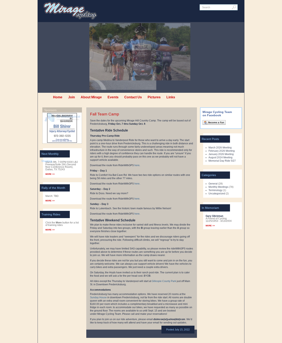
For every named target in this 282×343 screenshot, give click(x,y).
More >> (50, 174)
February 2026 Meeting (222, 150)
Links (170, 97)
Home (57, 97)
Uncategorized (217, 193)
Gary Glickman (214, 216)
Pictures (154, 97)
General (213, 183)
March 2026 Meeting (220, 147)
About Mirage (91, 97)
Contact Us (133, 97)
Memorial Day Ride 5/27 (222, 160)
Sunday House (98, 297)
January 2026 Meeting (221, 154)
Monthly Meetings (218, 187)
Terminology (215, 190)
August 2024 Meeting (220, 157)
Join (71, 97)
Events (113, 97)
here (137, 165)
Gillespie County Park (164, 281)
